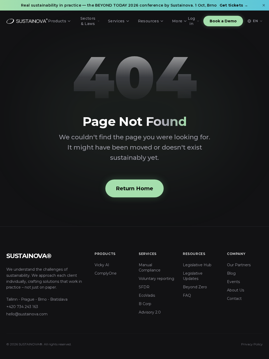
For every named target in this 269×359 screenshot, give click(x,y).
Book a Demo (223, 21)
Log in (191, 21)
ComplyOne (106, 273)
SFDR (144, 287)
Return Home (134, 188)
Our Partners (239, 265)
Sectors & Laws (87, 21)
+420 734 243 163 (22, 306)
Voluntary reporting (156, 278)
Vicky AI (102, 265)
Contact (234, 298)
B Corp (145, 303)
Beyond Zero (195, 287)
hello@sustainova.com (27, 314)
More (177, 21)
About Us (235, 290)
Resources (148, 21)
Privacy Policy (252, 344)
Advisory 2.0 (150, 312)
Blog (231, 273)
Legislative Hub (197, 265)
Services (116, 21)
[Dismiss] (264, 5)
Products (57, 21)
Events (233, 281)
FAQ (187, 295)
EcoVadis (147, 295)
